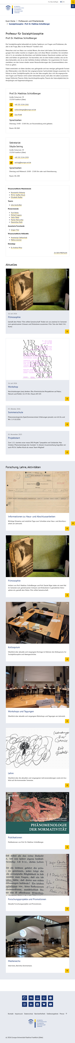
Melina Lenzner (16, 240)
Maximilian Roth (16, 222)
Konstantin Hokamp (18, 192)
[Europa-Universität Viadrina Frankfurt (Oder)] (15, 10)
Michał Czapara (16, 215)
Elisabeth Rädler (16, 197)
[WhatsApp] (44, 997)
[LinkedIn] (31, 1004)
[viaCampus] (24, 997)
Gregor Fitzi (15, 230)
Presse (62, 1014)
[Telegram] (50, 997)
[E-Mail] (37, 997)
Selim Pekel (15, 217)
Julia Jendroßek (16, 205)
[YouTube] (50, 1004)
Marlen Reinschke (17, 220)
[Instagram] (24, 1004)
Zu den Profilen (60, 253)
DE (61, 2)
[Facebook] (37, 1004)
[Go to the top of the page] (66, 1014)
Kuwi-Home (10, 21)
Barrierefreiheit (39, 1014)
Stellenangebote (52, 1014)
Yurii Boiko (15, 213)
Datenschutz (28, 1014)
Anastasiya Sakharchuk (19, 238)
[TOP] (73, 523)
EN (63, 2)
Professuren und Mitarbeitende (31, 21)
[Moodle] (31, 997)
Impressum (19, 1014)
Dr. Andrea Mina (16, 248)
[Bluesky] (44, 1004)
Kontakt (10, 1014)
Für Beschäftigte (53, 2)
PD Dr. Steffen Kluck (18, 195)
